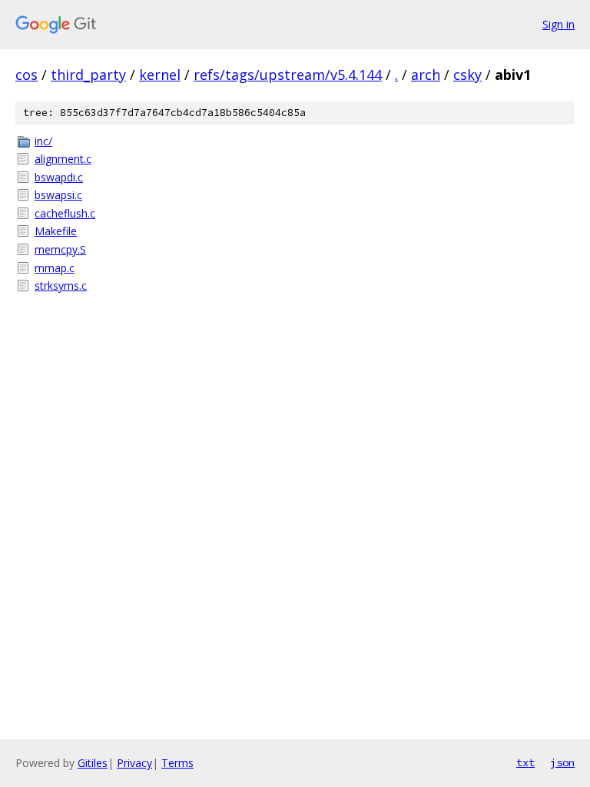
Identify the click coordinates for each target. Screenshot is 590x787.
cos (26, 74)
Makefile (56, 231)
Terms (177, 762)
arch (425, 74)
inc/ (43, 141)
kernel (160, 74)
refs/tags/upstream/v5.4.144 (288, 74)
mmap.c (55, 268)
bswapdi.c (59, 177)
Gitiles (93, 762)
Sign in (558, 24)
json (562, 762)
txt (525, 762)
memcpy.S (60, 249)
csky (467, 74)
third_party (88, 74)
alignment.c (63, 158)
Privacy (134, 762)
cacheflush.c (65, 213)
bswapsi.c (58, 195)
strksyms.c (61, 285)
